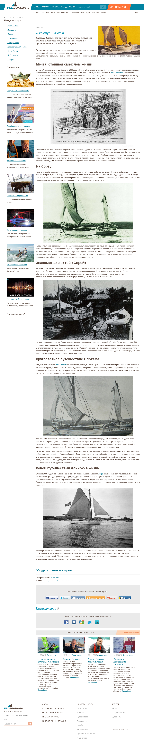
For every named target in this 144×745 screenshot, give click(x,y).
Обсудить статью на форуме (54, 570)
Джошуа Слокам (50, 580)
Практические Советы (96, 12)
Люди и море (77, 655)
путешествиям (117, 73)
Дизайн (80, 725)
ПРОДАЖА (55, 7)
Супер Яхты (38, 12)
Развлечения (78, 12)
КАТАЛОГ (46, 7)
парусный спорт (83, 580)
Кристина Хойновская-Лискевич (120, 661)
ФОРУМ (72, 7)
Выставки (50, 12)
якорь (100, 474)
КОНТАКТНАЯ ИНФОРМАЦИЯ (54, 721)
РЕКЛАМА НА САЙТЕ (50, 717)
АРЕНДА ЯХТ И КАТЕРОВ (52, 713)
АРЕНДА (64, 7)
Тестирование (82, 730)
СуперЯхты (116, 717)
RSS (136, 12)
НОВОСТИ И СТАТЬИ (85, 704)
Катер (114, 708)
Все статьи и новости (130, 632)
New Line (124, 730)
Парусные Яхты (118, 713)
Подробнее (42, 690)
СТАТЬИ (37, 7)
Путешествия (63, 12)
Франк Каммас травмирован (96, 660)
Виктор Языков (71, 658)
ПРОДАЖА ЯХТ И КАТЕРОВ (53, 708)
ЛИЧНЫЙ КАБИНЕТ (118, 7)
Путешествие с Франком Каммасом (48, 660)
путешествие (61, 365)
